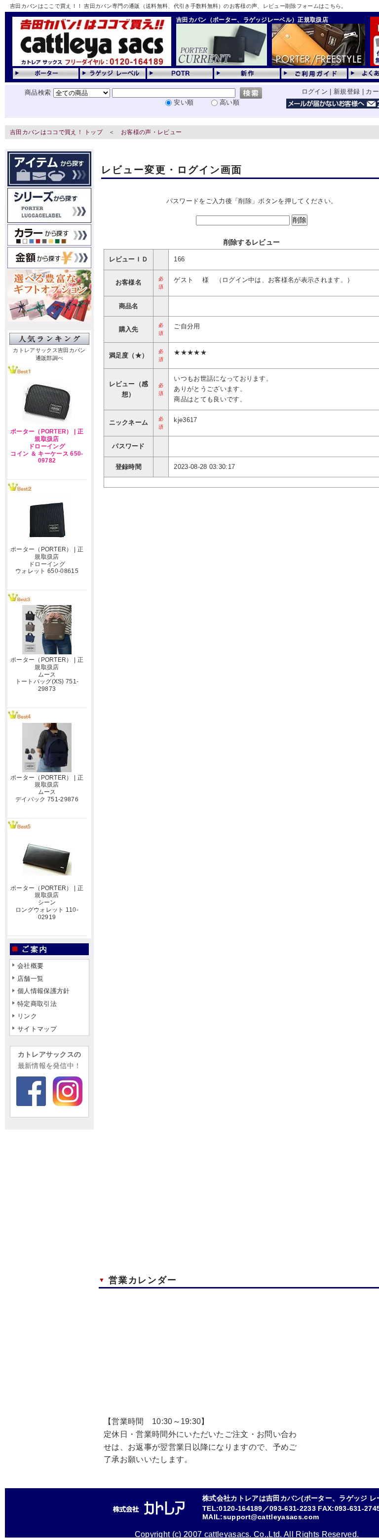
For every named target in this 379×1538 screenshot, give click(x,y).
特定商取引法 (37, 1003)
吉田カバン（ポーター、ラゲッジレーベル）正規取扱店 (252, 19)
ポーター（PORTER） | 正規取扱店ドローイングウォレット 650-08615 (46, 560)
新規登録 (347, 91)
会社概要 (30, 965)
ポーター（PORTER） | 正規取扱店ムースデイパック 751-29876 (46, 788)
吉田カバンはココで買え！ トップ (56, 132)
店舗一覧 (30, 978)
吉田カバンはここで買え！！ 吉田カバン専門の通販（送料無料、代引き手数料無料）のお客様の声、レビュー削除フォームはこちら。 (178, 6)
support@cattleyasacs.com (271, 1517)
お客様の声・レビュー (151, 132)
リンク (27, 1016)
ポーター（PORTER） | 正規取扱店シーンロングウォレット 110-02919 (46, 903)
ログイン (315, 91)
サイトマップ (37, 1029)
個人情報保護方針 (43, 991)
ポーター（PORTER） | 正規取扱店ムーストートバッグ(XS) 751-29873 (46, 674)
